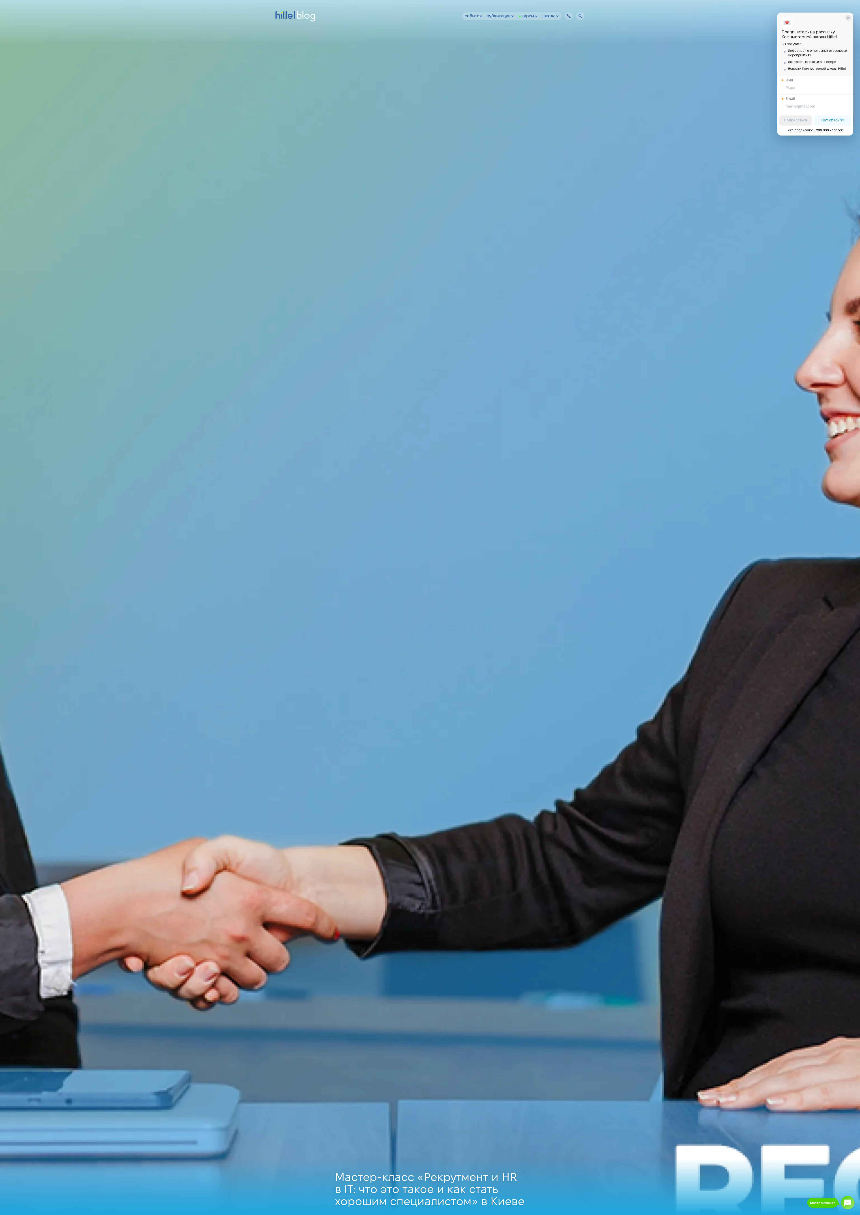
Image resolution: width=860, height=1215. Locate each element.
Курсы (528, 16)
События (473, 16)
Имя (789, 80)
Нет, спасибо (832, 120)
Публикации (499, 16)
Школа (548, 16)
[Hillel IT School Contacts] (569, 16)
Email (790, 99)
